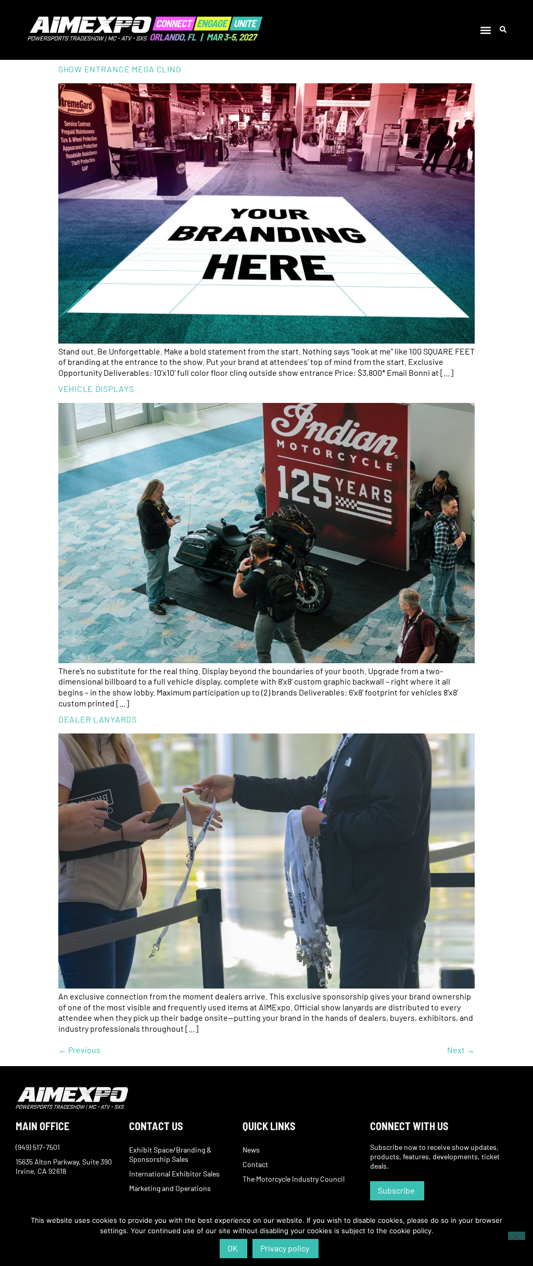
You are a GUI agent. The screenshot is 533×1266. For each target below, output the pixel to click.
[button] (485, 30)
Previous (79, 1050)
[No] (516, 1236)
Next (461, 1050)
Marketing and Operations (170, 1188)
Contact (255, 1164)
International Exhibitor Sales (174, 1173)
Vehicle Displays (96, 389)
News (251, 1149)
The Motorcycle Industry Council (294, 1178)
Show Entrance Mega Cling (119, 69)
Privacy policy (284, 1248)
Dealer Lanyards (97, 719)
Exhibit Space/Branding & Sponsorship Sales (170, 1154)
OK (232, 1248)
